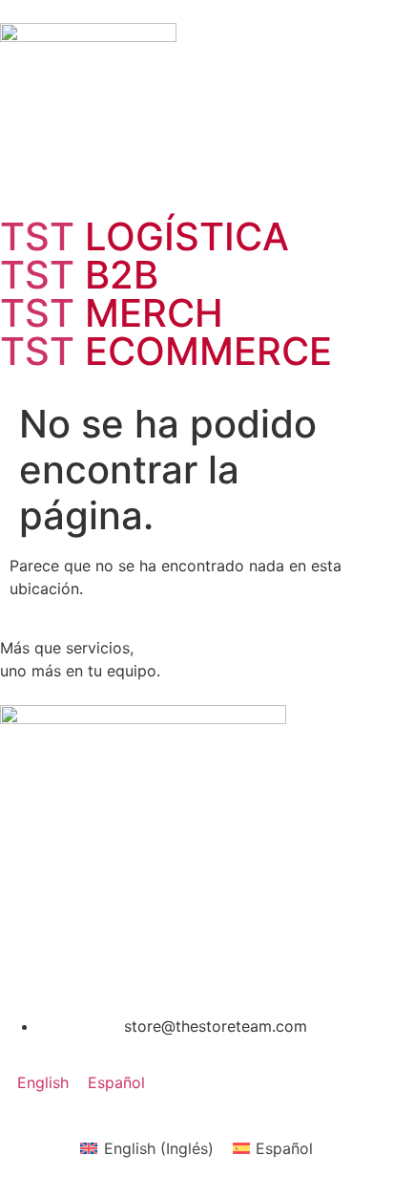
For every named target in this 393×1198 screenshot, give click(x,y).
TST (144, 236)
